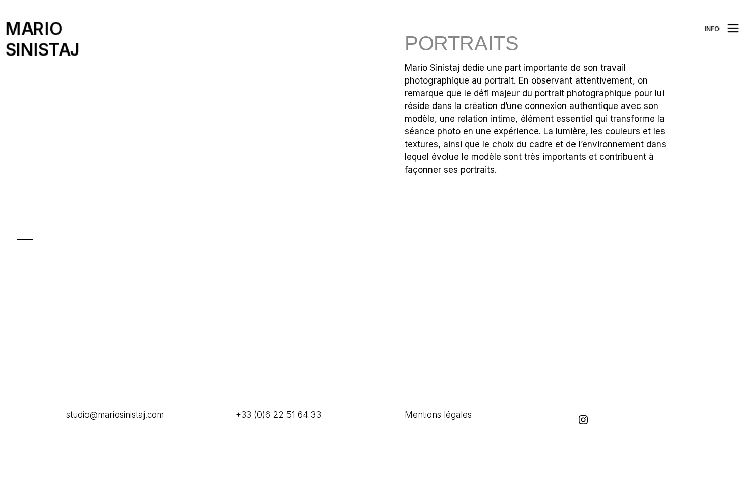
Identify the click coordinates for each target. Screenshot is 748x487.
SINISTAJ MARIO (28, 39)
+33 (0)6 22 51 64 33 (278, 415)
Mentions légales (438, 415)
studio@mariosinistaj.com (115, 415)
